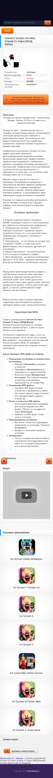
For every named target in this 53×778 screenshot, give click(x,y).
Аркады (30, 78)
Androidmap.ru (33, 771)
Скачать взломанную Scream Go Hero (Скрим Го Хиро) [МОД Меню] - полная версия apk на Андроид (28, 99)
